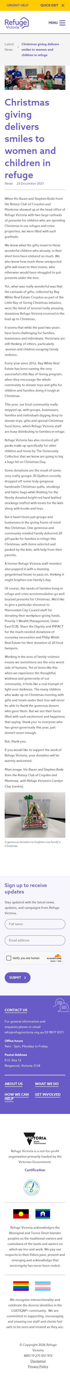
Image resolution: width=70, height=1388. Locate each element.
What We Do (47, 1083)
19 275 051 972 (41, 1355)
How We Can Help (17, 1097)
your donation (38, 755)
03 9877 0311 (54, 1032)
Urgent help (17, 5)
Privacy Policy (38, 1366)
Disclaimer (38, 1361)
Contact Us (16, 1010)
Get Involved (47, 1094)
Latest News (9, 47)
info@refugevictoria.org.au (24, 1032)
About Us (14, 1083)
